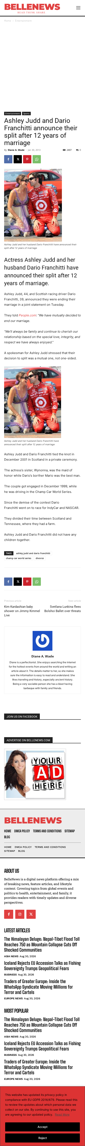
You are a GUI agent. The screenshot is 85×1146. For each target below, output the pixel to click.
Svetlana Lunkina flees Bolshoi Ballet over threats (62, 609)
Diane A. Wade (16, 149)
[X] (18, 159)
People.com (27, 315)
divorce (40, 558)
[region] (42, 1116)
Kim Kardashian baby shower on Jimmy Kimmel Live (22, 611)
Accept (42, 1127)
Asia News (11, 956)
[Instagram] (19, 914)
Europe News (13, 998)
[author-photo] (42, 650)
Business (10, 974)
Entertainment (23, 20)
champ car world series (18, 558)
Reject (42, 1138)
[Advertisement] (42, 67)
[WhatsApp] (37, 159)
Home (7, 20)
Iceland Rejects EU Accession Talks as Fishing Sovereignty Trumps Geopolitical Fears (42, 965)
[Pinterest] (27, 159)
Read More (62, 1114)
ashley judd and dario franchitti (33, 553)
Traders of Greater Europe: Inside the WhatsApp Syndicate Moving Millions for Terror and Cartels (38, 987)
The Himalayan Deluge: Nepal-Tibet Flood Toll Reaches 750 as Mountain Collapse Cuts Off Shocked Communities (42, 944)
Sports (26, 113)
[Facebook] (8, 159)
